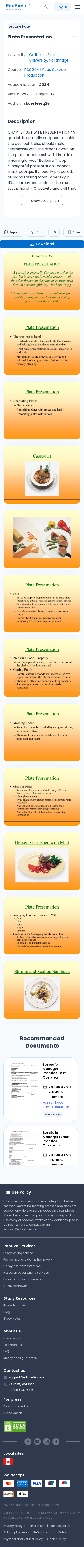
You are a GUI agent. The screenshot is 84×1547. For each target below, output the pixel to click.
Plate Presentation (29, 36)
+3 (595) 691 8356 (22, 1384)
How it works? (13, 1338)
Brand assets (13, 1413)
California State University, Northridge (49, 57)
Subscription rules (16, 1532)
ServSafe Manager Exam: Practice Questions (56, 1139)
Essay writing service (18, 1253)
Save (76, 232)
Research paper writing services (26, 1273)
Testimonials (13, 1345)
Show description (45, 200)
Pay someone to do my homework (28, 1259)
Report (14, 232)
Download (45, 243)
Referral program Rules (49, 1532)
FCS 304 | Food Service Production (45, 72)
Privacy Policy (13, 1526)
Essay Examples (15, 1305)
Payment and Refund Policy (23, 1539)
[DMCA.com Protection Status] (42, 1426)
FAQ (6, 1351)
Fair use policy (60, 1526)
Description (22, 121)
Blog (7, 1312)
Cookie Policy (56, 1539)
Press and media (16, 1406)
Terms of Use (36, 1526)
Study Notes (12, 1319)
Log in (62, 7)
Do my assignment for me (22, 1266)
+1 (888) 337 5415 (21, 1390)
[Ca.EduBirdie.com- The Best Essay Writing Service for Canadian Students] (8, 1464)
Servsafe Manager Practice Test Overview (54, 1071)
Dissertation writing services (23, 1279)
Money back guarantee (20, 1358)
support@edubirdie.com (21, 1229)
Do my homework (16, 1286)
